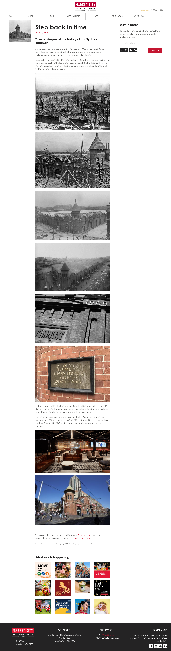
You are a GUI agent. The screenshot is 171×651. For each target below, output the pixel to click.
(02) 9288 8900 (107, 635)
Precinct (82, 535)
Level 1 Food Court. (82, 538)
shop (89, 535)
